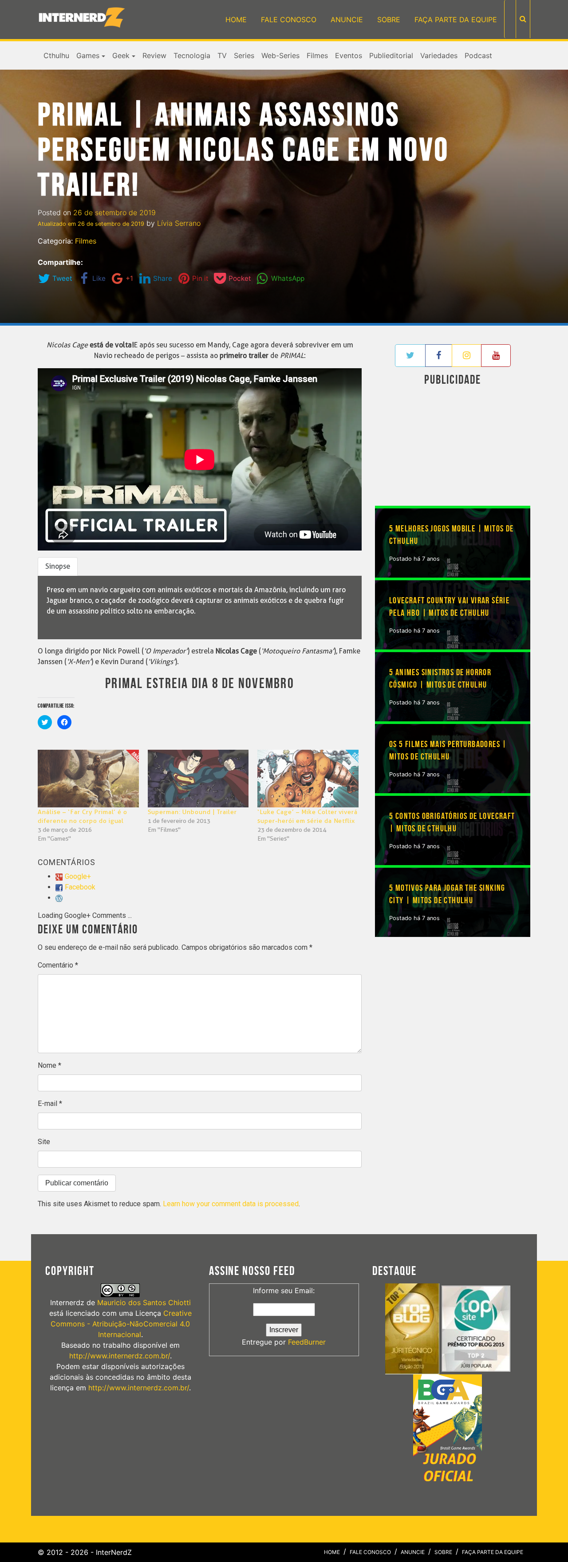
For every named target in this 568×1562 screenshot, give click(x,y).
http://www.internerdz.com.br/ (119, 1355)
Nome (49, 1065)
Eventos (348, 55)
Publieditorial (391, 55)
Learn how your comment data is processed (231, 1204)
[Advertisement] (452, 447)
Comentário (58, 965)
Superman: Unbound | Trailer (192, 811)
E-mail (50, 1103)
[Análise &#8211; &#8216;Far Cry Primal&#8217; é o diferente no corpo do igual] (88, 778)
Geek (121, 55)
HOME (236, 19)
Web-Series (280, 55)
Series (244, 55)
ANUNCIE (347, 19)
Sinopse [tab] (57, 566)
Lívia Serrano (179, 223)
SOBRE (388, 19)
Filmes (317, 55)
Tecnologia (192, 55)
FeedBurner (307, 1342)
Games (87, 55)
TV (222, 55)
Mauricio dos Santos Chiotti (144, 1302)
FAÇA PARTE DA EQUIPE (455, 19)
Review (154, 55)
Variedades (439, 55)
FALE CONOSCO (288, 19)
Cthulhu (56, 55)
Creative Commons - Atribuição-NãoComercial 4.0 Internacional (121, 1324)
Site (44, 1141)
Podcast (478, 55)
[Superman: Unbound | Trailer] (198, 778)
